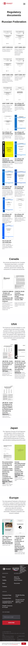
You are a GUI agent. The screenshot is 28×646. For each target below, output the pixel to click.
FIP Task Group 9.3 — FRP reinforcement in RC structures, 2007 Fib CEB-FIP (7, 540)
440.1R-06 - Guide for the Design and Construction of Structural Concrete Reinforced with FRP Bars (7, 366)
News (3, 583)
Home (3, 577)
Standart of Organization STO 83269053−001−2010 (8, 160)
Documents (17, 583)
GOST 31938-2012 (7, 47)
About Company (18, 580)
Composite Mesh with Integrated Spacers (7, 602)
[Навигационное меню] (24, 4)
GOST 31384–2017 (20, 75)
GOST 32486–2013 (20, 47)
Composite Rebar (6, 595)
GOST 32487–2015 (7, 103)
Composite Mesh (6, 598)
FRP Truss (18, 602)
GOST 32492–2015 (7, 75)
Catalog (4, 580)
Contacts (4, 586)
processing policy (15, 644)
